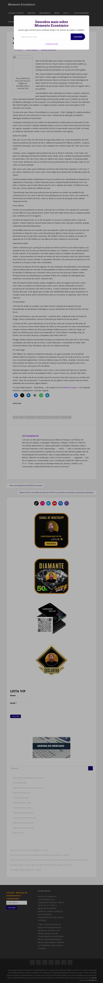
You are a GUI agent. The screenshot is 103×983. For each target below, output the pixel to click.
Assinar (78, 36)
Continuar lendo (51, 44)
